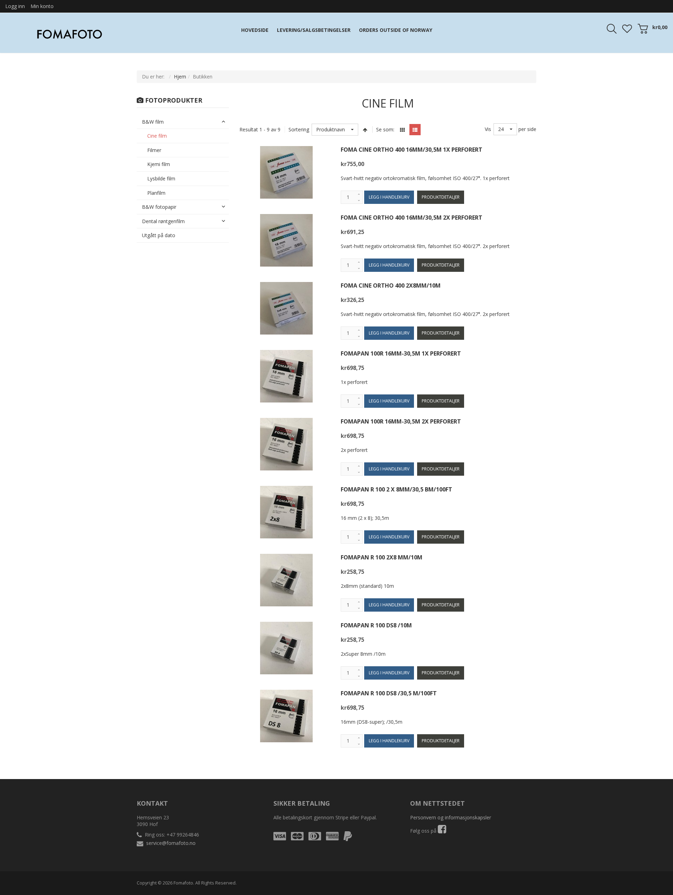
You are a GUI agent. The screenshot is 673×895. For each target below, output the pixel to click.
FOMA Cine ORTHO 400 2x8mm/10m (391, 285)
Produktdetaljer (441, 197)
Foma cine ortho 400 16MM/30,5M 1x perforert (411, 149)
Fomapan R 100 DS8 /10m (376, 625)
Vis (488, 129)
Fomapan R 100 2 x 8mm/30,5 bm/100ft (396, 489)
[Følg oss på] (442, 830)
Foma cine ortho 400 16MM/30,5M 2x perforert (411, 217)
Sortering (298, 129)
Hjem (180, 76)
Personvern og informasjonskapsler (450, 817)
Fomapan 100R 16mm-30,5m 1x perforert (401, 353)
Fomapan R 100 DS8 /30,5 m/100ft (389, 693)
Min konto (42, 6)
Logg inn (15, 6)
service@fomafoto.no (171, 843)
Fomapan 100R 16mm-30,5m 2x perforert (401, 421)
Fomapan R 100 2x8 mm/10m (381, 557)
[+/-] (365, 129)
